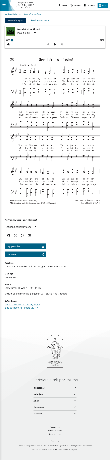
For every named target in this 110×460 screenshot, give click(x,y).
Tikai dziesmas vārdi (39, 20)
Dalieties (11, 254)
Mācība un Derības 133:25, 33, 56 (22, 304)
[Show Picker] (35, 33)
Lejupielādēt (13, 246)
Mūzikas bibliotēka (12, 14)
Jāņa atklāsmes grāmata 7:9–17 (21, 307)
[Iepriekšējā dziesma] (48, 44)
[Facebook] (8, 235)
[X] (15, 235)
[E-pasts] (29, 235)
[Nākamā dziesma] (62, 44)
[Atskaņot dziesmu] (55, 44)
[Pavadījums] (26, 33)
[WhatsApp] (22, 235)
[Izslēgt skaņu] (9, 44)
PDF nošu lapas (15, 20)
